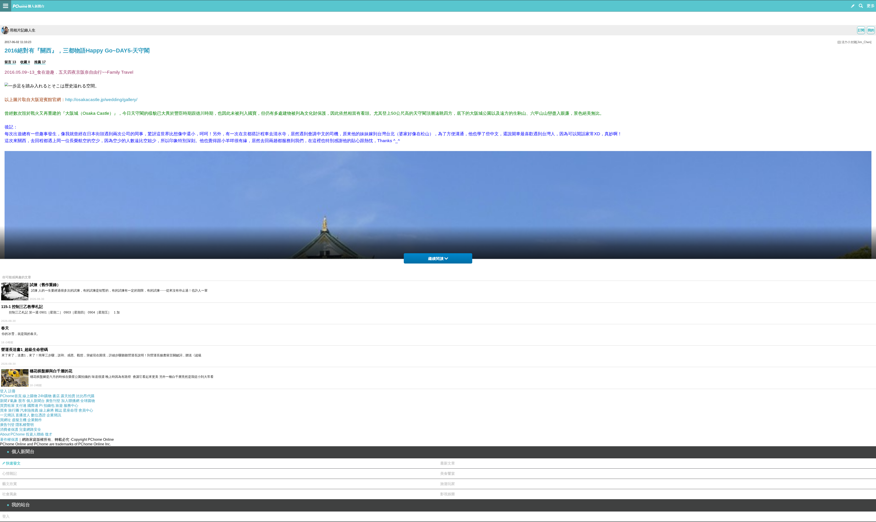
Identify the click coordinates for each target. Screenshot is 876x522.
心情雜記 (9, 473)
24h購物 (45, 396)
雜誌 (58, 410)
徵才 (48, 434)
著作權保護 (9, 439)
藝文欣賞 (9, 484)
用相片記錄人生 (22, 30)
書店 (56, 396)
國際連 (32, 405)
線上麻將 (46, 410)
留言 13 (10, 62)
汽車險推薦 (29, 410)
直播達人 (23, 415)
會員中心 (85, 410)
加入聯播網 (70, 401)
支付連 (21, 405)
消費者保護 (9, 429)
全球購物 (87, 401)
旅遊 (59, 405)
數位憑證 (38, 415)
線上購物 (30, 396)
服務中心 (71, 405)
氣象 (13, 401)
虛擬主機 (19, 420)
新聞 (3, 401)
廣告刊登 (53, 401)
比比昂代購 (85, 396)
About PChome (12, 434)
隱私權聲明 (25, 425)
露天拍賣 (68, 396)
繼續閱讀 (436, 259)
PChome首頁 (11, 396)
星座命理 (70, 410)
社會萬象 (9, 494)
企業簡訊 (54, 415)
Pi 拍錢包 (47, 405)
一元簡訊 (7, 415)
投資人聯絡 (35, 434)
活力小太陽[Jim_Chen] (856, 42)
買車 (3, 410)
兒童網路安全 (30, 429)
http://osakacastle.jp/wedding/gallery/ (101, 99)
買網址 (5, 420)
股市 (22, 401)
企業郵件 (34, 420)
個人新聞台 (35, 401)
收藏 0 (25, 62)
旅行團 (13, 410)
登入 (3, 391)
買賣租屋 (7, 405)
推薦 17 (40, 62)
